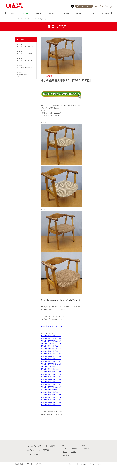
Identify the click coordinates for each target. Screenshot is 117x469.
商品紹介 (52, 13)
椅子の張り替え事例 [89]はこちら (51, 384)
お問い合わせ (105, 13)
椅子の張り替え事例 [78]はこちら (51, 356)
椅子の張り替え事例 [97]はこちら (51, 405)
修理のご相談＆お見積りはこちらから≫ (53, 326)
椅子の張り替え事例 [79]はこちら (51, 359)
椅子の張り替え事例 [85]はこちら (51, 374)
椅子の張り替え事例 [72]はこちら (51, 341)
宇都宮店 (86, 449)
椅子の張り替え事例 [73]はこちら (51, 343)
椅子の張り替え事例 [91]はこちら (51, 389)
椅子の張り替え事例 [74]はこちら (51, 346)
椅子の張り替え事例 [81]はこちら (51, 364)
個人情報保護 (19, 464)
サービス (91, 13)
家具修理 (78, 13)
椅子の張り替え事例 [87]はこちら (51, 379)
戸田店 (73, 452)
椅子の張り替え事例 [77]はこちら (51, 354)
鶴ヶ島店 (66, 455)
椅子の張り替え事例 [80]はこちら (51, 361)
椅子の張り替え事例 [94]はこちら (51, 397)
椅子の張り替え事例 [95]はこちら (51, 400)
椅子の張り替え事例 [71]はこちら (51, 338)
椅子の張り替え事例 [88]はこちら (51, 382)
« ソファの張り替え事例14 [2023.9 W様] (52, 411)
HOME (12, 13)
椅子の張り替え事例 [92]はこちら (51, 392)
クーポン (25, 13)
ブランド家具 (65, 13)
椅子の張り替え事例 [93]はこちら (51, 395)
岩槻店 (65, 449)
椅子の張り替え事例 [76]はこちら (51, 351)
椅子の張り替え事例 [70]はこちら (51, 336)
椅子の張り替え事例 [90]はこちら (51, 387)
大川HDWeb (39, 464)
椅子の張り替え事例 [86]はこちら (51, 377)
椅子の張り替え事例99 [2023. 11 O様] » (52, 414)
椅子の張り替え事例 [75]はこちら (51, 348)
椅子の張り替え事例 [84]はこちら (51, 372)
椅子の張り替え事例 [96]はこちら (51, 402)
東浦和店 (74, 449)
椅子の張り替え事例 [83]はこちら (51, 369)
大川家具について (32, 454)
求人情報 (29, 464)
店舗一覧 (38, 13)
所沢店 (65, 452)
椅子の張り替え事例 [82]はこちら (51, 366)
